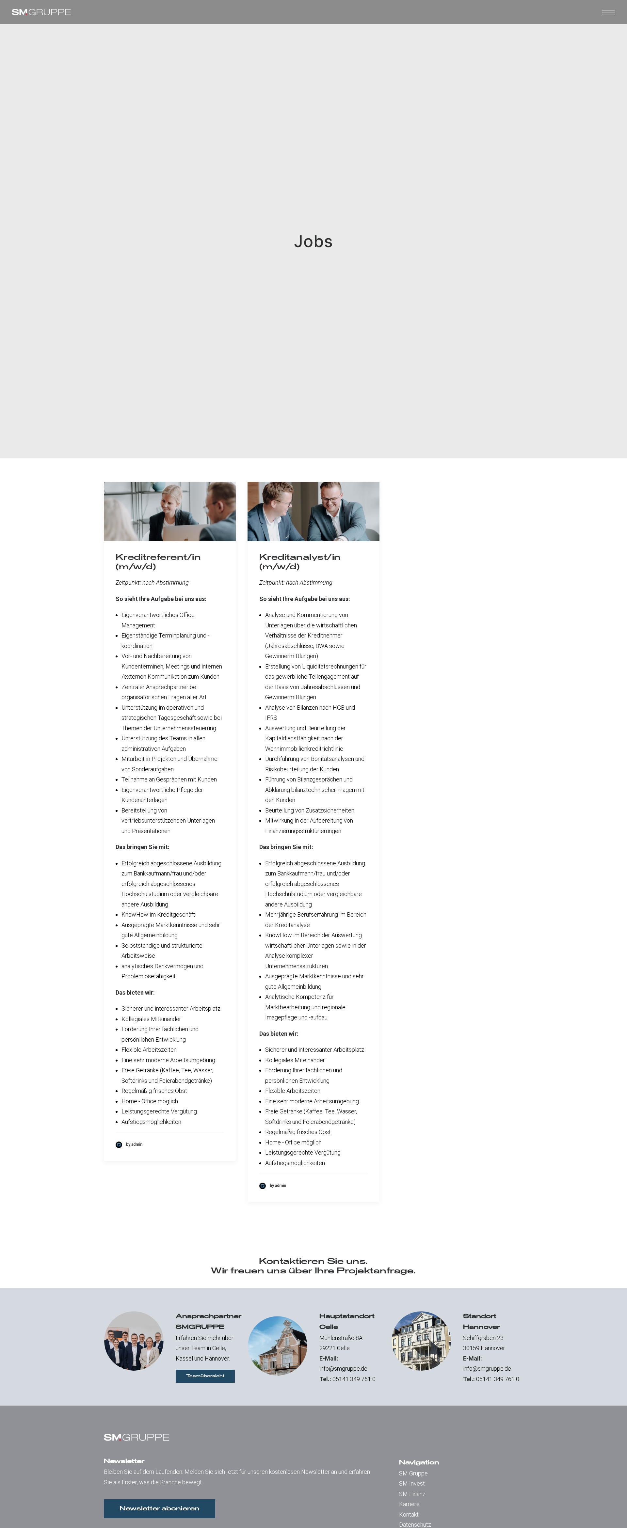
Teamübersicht (205, 1376)
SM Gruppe (413, 1473)
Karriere (409, 1504)
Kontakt (409, 1514)
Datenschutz (415, 1524)
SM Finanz (412, 1493)
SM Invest (412, 1483)
